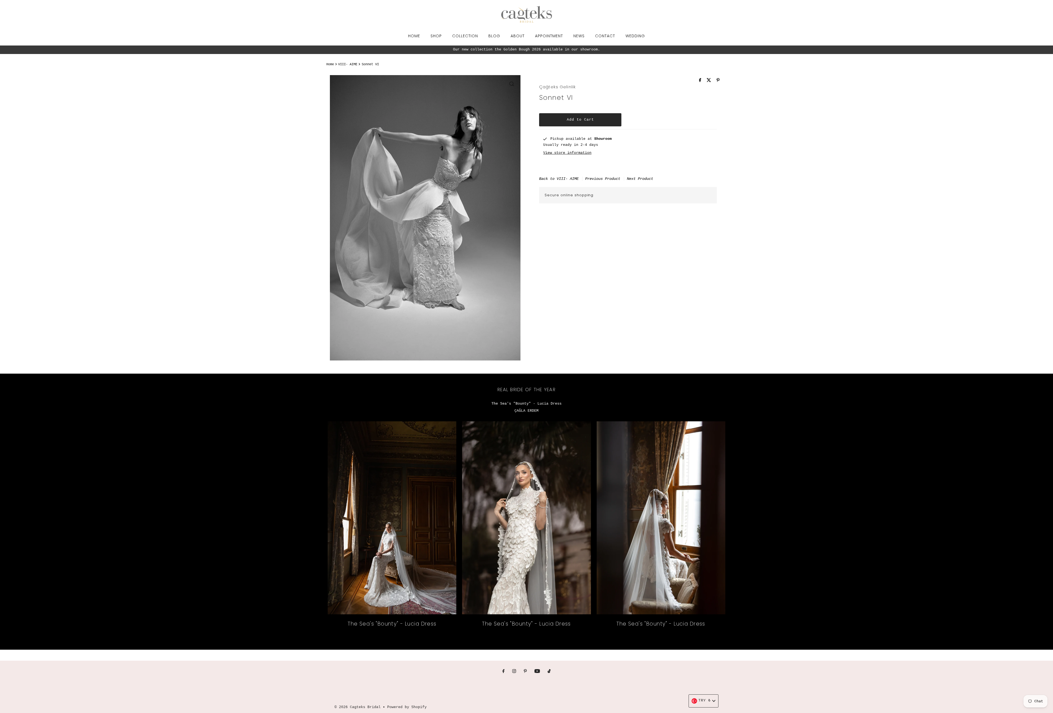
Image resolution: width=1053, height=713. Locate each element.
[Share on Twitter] (710, 80)
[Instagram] (514, 672)
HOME (414, 36)
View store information (567, 152)
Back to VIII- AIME (559, 179)
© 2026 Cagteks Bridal (358, 707)
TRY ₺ (704, 700)
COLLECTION (465, 36)
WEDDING (635, 36)
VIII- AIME (347, 64)
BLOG (494, 36)
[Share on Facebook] (701, 80)
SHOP (436, 36)
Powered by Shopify (407, 707)
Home (330, 64)
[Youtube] (537, 672)
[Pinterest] (525, 672)
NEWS (579, 36)
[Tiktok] (549, 672)
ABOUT (518, 36)
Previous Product (602, 179)
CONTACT (605, 36)
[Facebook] (503, 672)
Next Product (640, 179)
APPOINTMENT (549, 36)
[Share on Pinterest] (718, 80)
